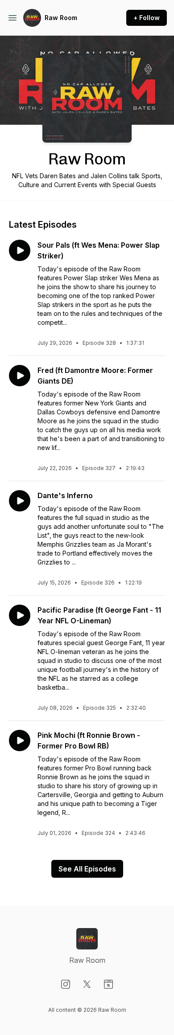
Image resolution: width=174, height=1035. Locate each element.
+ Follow (146, 17)
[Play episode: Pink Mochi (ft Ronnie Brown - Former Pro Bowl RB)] (19, 740)
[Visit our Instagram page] (65, 984)
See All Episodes (87, 868)
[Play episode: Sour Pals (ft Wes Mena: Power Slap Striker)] (19, 250)
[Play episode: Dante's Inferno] (19, 500)
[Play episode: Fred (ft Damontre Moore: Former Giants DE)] (19, 375)
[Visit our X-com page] (87, 984)
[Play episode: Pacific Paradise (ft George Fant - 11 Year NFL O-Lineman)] (19, 615)
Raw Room (61, 17)
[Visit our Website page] (108, 984)
